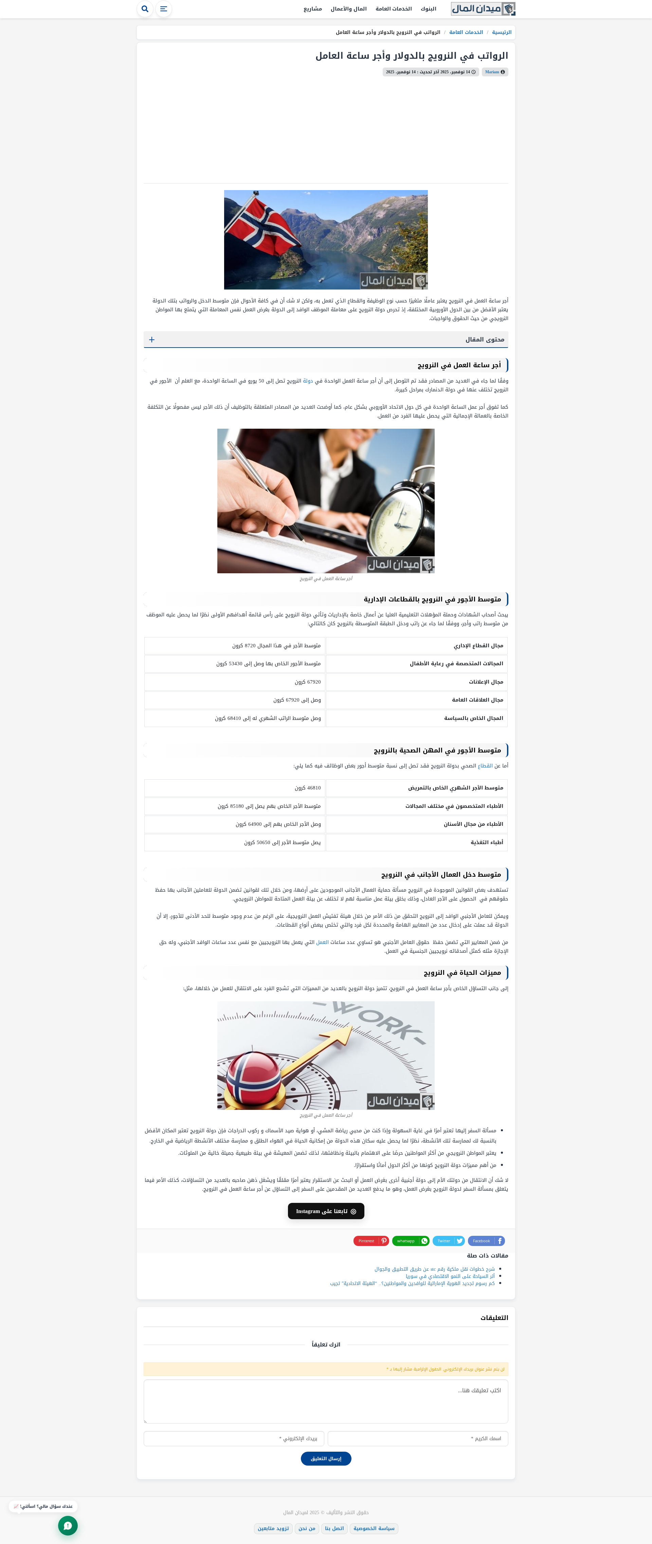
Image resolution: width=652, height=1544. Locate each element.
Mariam (492, 72)
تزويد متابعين (273, 1528)
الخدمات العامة (394, 9)
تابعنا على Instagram (326, 1211)
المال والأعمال (349, 9)
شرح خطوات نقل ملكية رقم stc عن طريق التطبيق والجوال (435, 1269)
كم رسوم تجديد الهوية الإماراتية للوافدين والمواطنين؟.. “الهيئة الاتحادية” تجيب (412, 1283)
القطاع (485, 765)
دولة (308, 381)
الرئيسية (501, 32)
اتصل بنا (334, 1528)
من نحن (306, 1528)
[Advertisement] (326, 127)
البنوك (428, 9)
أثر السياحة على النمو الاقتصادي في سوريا (450, 1276)
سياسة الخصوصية (374, 1528)
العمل (322, 942)
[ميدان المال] (483, 9)
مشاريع (313, 9)
